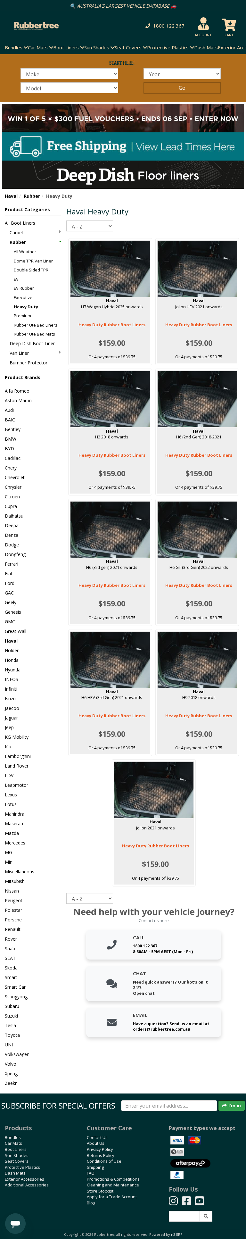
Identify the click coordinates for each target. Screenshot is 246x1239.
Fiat (8, 573)
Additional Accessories (27, 1185)
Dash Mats (206, 47)
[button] (164, 25)
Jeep (9, 727)
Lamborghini (18, 756)
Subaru (12, 1006)
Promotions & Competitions (113, 1179)
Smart (11, 977)
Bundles (13, 1137)
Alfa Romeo (17, 391)
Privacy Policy (100, 1149)
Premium (22, 316)
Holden (12, 650)
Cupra (11, 506)
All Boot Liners (20, 223)
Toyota (12, 1035)
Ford (9, 583)
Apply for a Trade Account (112, 1197)
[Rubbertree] (56, 26)
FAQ (90, 1173)
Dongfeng (15, 554)
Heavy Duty (26, 307)
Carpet (16, 232)
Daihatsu (14, 516)
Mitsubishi (15, 881)
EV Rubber (24, 288)
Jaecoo (12, 708)
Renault (12, 929)
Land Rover (17, 766)
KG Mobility (17, 737)
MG (8, 852)
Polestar (13, 910)
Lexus (11, 795)
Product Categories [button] (27, 209)
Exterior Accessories (24, 1179)
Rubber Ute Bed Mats (34, 334)
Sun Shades (17, 1155)
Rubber (32, 196)
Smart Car (15, 987)
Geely (10, 602)
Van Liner (19, 353)
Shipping (95, 1167)
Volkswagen (17, 1054)
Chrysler (13, 487)
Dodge (12, 545)
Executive (23, 297)
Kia (8, 747)
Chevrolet (15, 477)
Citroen (12, 497)
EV (16, 279)
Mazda (12, 833)
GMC (10, 622)
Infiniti (11, 689)
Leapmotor (16, 785)
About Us (95, 1143)
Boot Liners (16, 1149)
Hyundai (13, 670)
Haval (11, 196)
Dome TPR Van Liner (33, 261)
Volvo (10, 1064)
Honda (12, 660)
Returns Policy (100, 1155)
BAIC (10, 420)
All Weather (25, 251)
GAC (9, 593)
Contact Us (97, 1137)
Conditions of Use (104, 1161)
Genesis (13, 612)
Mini (9, 862)
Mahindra (14, 814)
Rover (11, 939)
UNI (9, 1045)
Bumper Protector (28, 363)
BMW (10, 439)
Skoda (11, 968)
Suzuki (11, 1016)
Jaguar (11, 718)
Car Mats (13, 1143)
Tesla (10, 1025)
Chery (11, 468)
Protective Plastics (22, 1167)
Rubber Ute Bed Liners (35, 325)
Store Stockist (100, 1191)
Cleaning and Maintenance (113, 1185)
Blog (91, 1203)
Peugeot (13, 900)
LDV (9, 775)
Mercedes (15, 843)
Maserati (14, 823)
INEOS (11, 679)
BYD (9, 448)
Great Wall (15, 631)
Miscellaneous (19, 872)
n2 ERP (176, 1234)
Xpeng (11, 1073)
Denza (11, 535)
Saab (10, 948)
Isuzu (10, 698)
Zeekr (11, 1083)
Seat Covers (17, 1161)
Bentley (12, 429)
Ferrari (11, 564)
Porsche (13, 920)
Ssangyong (16, 997)
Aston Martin (18, 400)
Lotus (11, 804)
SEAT (10, 958)
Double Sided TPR (31, 270)
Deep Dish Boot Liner (32, 343)
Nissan (12, 891)
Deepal (12, 525)
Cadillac (12, 458)
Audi (9, 410)
